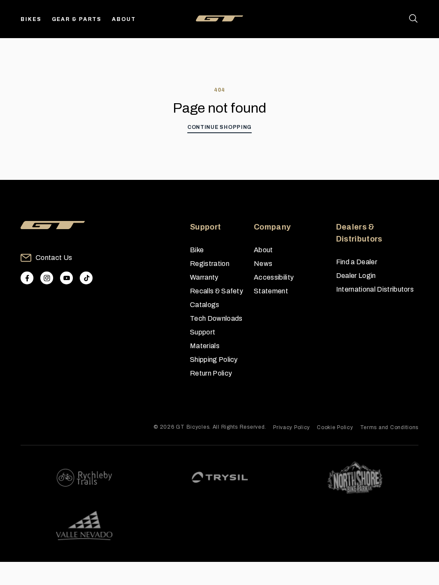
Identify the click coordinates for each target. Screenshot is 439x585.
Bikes (31, 19)
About (124, 19)
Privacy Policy (291, 427)
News (263, 263)
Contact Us (54, 257)
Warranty (204, 277)
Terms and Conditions (389, 427)
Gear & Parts (77, 19)
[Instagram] (46, 278)
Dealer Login (356, 275)
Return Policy (211, 373)
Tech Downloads (216, 318)
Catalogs (205, 304)
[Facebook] (27, 278)
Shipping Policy (214, 359)
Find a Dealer (356, 262)
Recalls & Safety (216, 291)
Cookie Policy (335, 427)
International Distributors (375, 289)
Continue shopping (219, 127)
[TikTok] (86, 278)
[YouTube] (66, 278)
